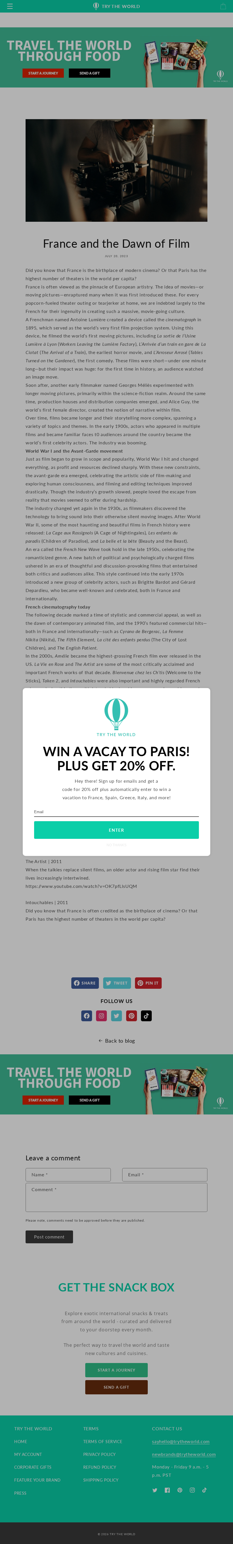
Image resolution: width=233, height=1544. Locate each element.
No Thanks (116, 845)
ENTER (116, 830)
